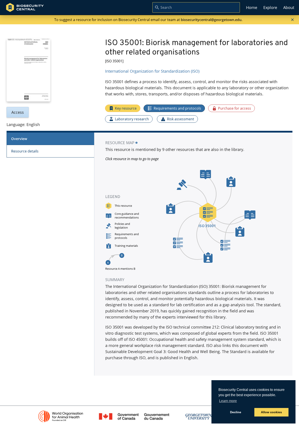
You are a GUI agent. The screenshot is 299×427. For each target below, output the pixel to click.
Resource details (25, 151)
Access (17, 112)
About (288, 7)
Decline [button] (235, 412)
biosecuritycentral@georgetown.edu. (211, 19)
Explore (270, 7)
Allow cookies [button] (271, 412)
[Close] (292, 20)
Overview (19, 138)
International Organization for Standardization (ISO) (152, 71)
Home (251, 7)
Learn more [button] (228, 401)
